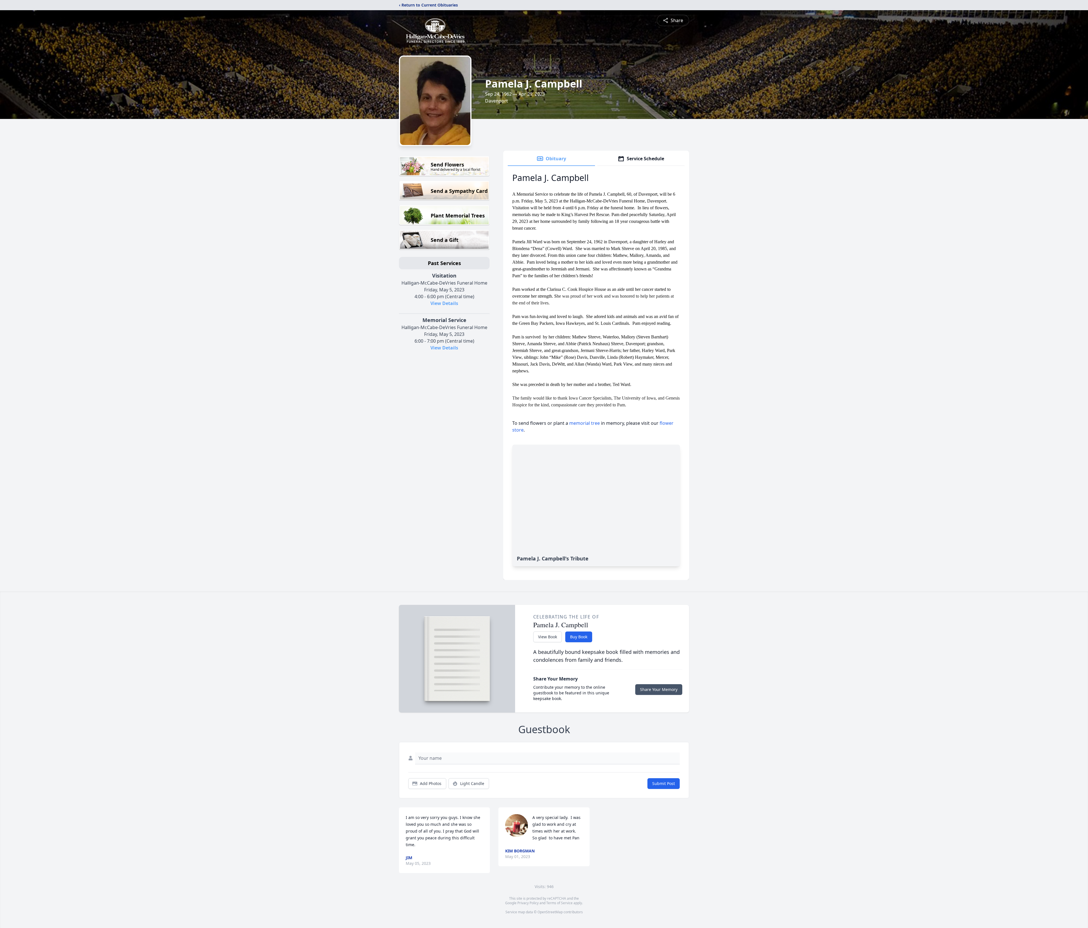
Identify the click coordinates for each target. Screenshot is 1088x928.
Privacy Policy (528, 903)
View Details (444, 303)
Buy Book (578, 636)
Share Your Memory (658, 689)
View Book (547, 636)
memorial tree (584, 423)
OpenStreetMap (550, 912)
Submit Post (663, 783)
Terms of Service (559, 903)
